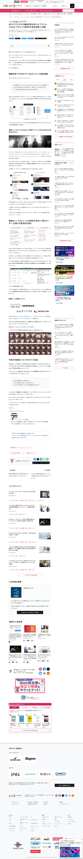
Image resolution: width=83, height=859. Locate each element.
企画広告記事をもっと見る (65, 240)
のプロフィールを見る (30, 612)
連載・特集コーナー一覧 (18, 16)
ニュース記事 (70, 819)
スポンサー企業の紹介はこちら (64, 785)
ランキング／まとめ (46, 826)
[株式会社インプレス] (18, 845)
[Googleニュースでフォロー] (69, 795)
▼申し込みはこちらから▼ (65, 846)
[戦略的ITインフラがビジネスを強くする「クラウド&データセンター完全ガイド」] (35, 839)
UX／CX (21, 826)
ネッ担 (22, 672)
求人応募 (47, 402)
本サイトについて (15, 802)
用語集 (69, 823)
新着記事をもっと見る (65, 68)
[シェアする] (35, 459)
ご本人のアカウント (29, 212)
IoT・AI (54, 1)
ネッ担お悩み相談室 (29, 672)
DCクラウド (58, 1)
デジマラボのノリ (24, 78)
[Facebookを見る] (59, 795)
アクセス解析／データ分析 (36, 13)
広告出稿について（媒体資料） (33, 802)
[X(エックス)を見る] (63, 795)
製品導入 (40, 1)
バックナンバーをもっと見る (31, 575)
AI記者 (26, 248)
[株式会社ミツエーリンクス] (15, 759)
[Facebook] (44, 669)
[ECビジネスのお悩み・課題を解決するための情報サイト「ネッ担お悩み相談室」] (35, 852)
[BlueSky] (40, 673)
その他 (32, 830)
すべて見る (65, 368)
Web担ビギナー (28, 5)
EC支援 (58, 2)
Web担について (56, 5)
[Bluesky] (66, 795)
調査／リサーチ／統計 (61, 13)
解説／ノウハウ (45, 817)
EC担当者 (32, 1)
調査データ (45, 819)
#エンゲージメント (27, 447)
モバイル (32, 828)
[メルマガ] (40, 669)
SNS (27, 13)
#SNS (21, 447)
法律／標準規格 (12, 826)
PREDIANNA (11, 152)
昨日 (58, 79)
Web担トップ (11, 16)
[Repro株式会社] (30, 759)
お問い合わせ (46, 802)
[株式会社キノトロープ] (30, 774)
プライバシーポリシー (16, 804)
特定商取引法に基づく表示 (32, 804)
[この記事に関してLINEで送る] (47, 459)
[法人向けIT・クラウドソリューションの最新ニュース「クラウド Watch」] (35, 843)
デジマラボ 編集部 (24, 419)
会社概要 (45, 804)
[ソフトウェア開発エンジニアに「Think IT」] (47, 839)
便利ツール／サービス (47, 823)
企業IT (47, 1)
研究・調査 (62, 1)
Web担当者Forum (15, 5)
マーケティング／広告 (17, 13)
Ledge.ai (23, 606)
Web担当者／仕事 (71, 13)
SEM (21, 830)
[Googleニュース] (44, 673)
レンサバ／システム (34, 826)
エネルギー (48, 2)
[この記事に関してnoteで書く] (44, 459)
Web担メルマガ (37, 5)
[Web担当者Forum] (15, 796)
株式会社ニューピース (29, 316)
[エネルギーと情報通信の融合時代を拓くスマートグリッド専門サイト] (58, 843)
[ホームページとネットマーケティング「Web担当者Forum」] (58, 839)
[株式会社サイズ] (45, 774)
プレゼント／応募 (71, 821)
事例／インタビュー (58, 817)
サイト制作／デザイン (47, 13)
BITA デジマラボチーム (40, 316)
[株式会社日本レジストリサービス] (15, 774)
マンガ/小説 (57, 821)
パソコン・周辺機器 (46, 707)
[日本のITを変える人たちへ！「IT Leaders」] (47, 843)
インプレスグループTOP (63, 804)
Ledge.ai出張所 (27, 16)
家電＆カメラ (35, 707)
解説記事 (69, 817)
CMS (54, 13)
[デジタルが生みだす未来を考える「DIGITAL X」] (47, 848)
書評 (56, 819)
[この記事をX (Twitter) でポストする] (38, 459)
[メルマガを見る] (56, 795)
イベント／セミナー (58, 823)
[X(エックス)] (48, 669)
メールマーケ (12, 830)
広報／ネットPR (12, 828)
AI (24, 13)
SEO (10, 13)
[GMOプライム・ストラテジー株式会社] (60, 774)
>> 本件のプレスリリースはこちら (16, 411)
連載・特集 (44, 5)
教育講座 (54, 2)
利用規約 (61, 802)
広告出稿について (64, 5)
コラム (44, 821)
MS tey (40, 289)
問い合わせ (40, 402)
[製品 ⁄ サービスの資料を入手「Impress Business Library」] (35, 848)
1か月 (71, 79)
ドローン (51, 2)
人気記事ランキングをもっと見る (65, 136)
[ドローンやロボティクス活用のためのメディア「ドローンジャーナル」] (58, 848)
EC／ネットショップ (23, 828)
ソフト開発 (50, 1)
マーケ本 (14, 707)
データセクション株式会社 (37, 248)
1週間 (64, 79)
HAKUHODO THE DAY (17, 316)
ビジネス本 (25, 707)
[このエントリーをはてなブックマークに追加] (41, 459)
